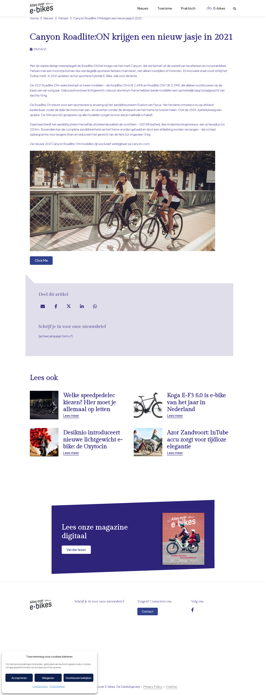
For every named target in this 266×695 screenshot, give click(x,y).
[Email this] (42, 306)
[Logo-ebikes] (41, 8)
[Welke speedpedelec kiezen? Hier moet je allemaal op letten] (77, 405)
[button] (228, 8)
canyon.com (141, 144)
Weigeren (48, 677)
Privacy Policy (152, 686)
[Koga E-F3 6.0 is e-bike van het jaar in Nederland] (181, 405)
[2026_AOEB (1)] (183, 539)
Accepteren (19, 677)
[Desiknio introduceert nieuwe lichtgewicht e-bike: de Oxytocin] (77, 442)
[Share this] (55, 306)
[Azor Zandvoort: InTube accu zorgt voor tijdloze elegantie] (181, 442)
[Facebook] (192, 610)
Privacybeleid (57, 686)
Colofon (171, 686)
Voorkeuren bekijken (78, 677)
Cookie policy (40, 686)
